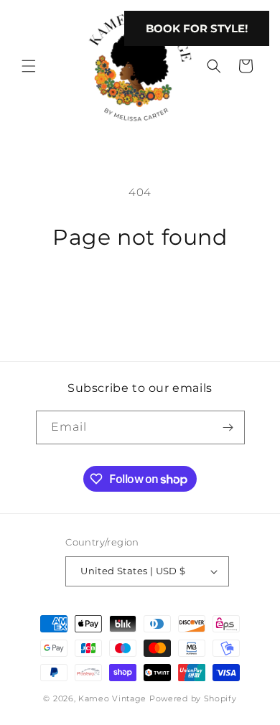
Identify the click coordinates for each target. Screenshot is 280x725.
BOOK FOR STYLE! (197, 28)
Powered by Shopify (193, 698)
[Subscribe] (228, 427)
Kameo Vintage (112, 698)
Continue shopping (140, 291)
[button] (29, 66)
